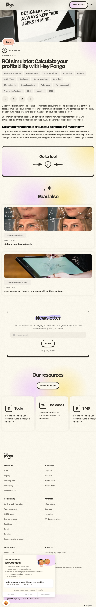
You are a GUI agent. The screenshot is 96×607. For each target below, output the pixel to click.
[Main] (10, 5)
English (89, 605)
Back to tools (15, 51)
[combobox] (88, 605)
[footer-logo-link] (8, 456)
